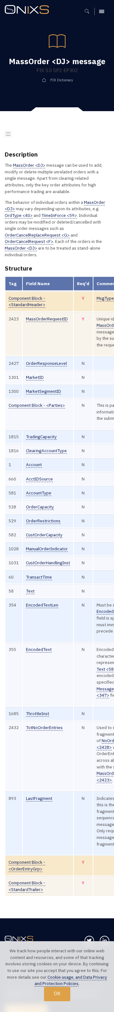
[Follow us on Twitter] (89, 940)
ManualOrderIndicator (47, 549)
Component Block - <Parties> (37, 405)
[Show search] (89, 11)
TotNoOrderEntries (44, 727)
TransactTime (39, 577)
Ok (57, 993)
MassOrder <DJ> (29, 165)
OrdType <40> (19, 215)
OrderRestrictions (43, 521)
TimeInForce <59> (59, 215)
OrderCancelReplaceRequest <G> (37, 235)
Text (30, 591)
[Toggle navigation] (8, 134)
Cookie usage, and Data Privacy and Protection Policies (71, 980)
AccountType (38, 493)
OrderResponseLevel (46, 363)
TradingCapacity (41, 436)
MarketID (35, 377)
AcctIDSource (39, 479)
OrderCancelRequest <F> (29, 241)
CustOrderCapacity (44, 535)
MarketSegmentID (43, 391)
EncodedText (39, 649)
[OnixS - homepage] (28, 10)
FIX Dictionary (61, 80)
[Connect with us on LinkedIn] (104, 940)
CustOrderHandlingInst (48, 563)
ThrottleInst (37, 713)
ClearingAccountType (46, 450)
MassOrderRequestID (47, 319)
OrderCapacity (40, 507)
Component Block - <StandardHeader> (27, 301)
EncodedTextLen (42, 605)
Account (34, 464)
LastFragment (39, 798)
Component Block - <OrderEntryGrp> (27, 865)
